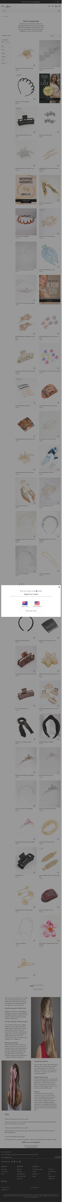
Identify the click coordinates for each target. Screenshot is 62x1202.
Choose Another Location (31, 610)
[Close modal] (59, 587)
